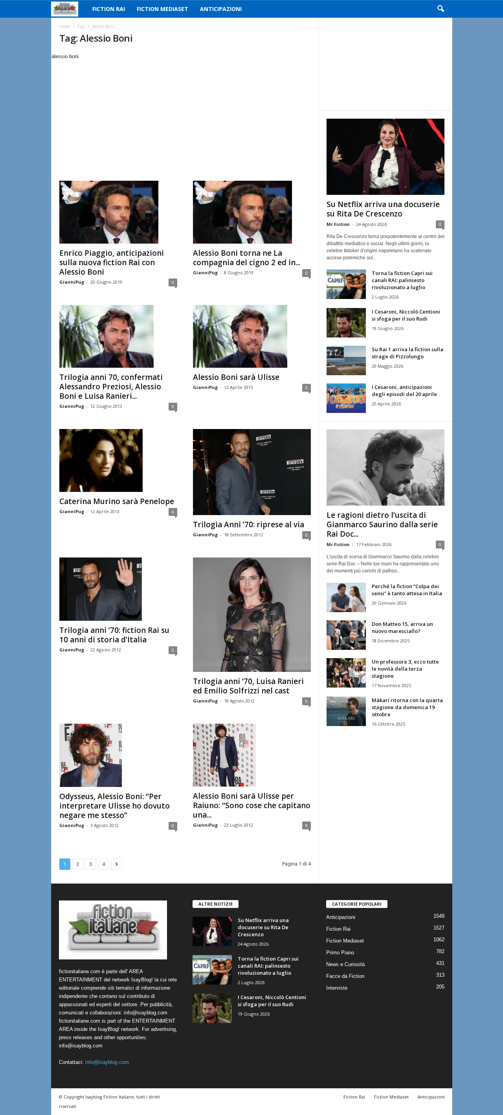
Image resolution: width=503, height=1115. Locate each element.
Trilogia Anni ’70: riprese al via (248, 524)
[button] (440, 9)
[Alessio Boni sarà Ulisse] (252, 336)
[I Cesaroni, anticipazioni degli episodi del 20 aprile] (346, 398)
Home (64, 26)
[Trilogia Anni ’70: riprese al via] (252, 472)
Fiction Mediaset (162, 9)
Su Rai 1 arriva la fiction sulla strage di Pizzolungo (407, 353)
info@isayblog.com (107, 1062)
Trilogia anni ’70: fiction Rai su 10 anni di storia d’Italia (114, 635)
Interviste (336, 988)
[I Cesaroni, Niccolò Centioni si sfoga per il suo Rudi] (346, 322)
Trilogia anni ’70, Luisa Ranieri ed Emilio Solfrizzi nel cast (248, 686)
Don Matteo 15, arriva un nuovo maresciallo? (402, 627)
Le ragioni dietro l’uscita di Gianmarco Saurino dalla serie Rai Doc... (382, 524)
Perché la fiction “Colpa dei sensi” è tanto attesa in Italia (407, 590)
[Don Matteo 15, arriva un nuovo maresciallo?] (346, 635)
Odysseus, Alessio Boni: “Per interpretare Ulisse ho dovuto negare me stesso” (114, 805)
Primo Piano (340, 952)
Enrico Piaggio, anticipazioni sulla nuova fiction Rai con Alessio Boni (111, 262)
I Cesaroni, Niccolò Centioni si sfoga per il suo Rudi (406, 315)
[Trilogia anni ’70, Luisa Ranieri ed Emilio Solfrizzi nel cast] (252, 615)
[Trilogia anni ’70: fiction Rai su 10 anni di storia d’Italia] (118, 589)
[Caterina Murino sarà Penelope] (118, 460)
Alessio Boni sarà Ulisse (236, 377)
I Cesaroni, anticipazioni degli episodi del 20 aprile (404, 390)
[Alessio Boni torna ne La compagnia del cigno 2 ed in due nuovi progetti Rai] (252, 212)
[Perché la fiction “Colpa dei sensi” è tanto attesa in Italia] (346, 597)
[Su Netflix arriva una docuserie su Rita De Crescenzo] (385, 157)
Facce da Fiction (345, 976)
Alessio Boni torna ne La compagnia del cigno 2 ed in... (246, 258)
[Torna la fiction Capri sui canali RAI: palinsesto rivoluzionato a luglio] (346, 284)
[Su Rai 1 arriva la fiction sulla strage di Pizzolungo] (346, 360)
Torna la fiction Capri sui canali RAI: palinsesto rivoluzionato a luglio (402, 280)
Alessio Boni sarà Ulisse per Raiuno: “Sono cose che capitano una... (251, 805)
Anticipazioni (221, 9)
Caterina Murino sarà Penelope (116, 501)
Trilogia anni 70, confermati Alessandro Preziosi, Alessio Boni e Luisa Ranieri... (111, 386)
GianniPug (71, 282)
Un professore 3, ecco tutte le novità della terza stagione (405, 668)
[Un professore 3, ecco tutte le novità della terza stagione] (346, 673)
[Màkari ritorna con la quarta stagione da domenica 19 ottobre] (346, 711)
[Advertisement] (185, 119)
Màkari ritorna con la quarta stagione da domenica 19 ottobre (407, 707)
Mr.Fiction (338, 224)
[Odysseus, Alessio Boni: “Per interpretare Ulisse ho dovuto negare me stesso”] (118, 755)
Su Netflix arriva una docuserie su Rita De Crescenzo (383, 209)
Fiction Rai (108, 9)
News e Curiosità (345, 964)
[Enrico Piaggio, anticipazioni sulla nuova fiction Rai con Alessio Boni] (118, 212)
